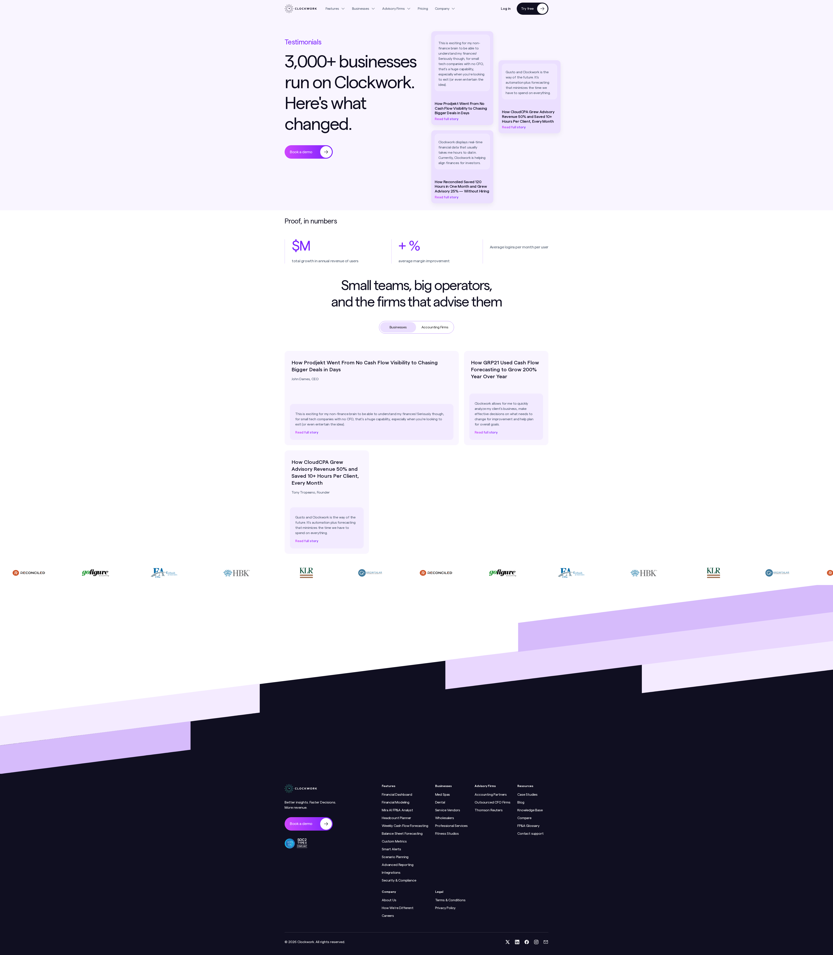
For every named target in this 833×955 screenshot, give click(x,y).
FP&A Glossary (528, 826)
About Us (389, 900)
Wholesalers (444, 818)
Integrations (391, 872)
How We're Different (397, 908)
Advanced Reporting (397, 865)
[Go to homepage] (301, 8)
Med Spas (442, 794)
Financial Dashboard (397, 794)
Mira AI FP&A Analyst (397, 810)
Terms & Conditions (450, 900)
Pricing (423, 8)
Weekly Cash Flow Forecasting (405, 826)
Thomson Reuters (489, 810)
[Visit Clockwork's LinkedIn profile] (517, 942)
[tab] (398, 327)
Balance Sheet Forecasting (402, 833)
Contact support (530, 833)
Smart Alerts (391, 849)
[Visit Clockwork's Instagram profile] (536, 942)
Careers (388, 916)
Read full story (446, 119)
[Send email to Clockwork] (545, 942)
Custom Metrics (394, 841)
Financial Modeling (395, 802)
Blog (520, 802)
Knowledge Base (530, 810)
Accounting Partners (491, 794)
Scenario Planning (395, 857)
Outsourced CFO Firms (492, 802)
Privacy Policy (445, 908)
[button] (335, 8)
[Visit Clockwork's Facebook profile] (526, 942)
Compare (524, 818)
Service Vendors (447, 810)
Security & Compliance (399, 880)
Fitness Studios (447, 833)
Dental (440, 802)
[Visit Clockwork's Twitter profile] (507, 942)
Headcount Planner (396, 818)
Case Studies (527, 794)
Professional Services (451, 826)
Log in (506, 8)
